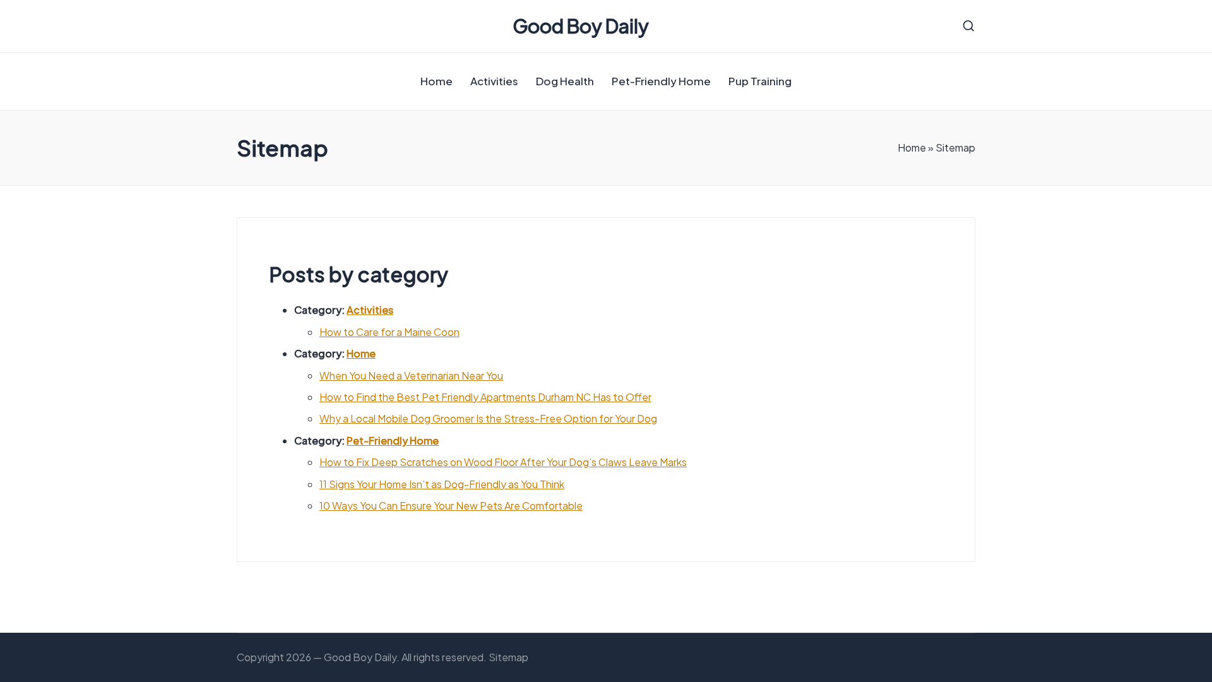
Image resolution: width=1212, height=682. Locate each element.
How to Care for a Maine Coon (389, 331)
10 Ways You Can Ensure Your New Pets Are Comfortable (451, 505)
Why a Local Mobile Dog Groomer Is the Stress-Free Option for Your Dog (488, 418)
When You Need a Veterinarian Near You (411, 375)
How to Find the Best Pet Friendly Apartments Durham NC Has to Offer (485, 397)
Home (912, 147)
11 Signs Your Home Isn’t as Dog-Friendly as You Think (441, 484)
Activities (370, 309)
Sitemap (508, 657)
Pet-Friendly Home (393, 440)
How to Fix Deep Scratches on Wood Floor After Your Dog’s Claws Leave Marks (503, 462)
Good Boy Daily (581, 26)
